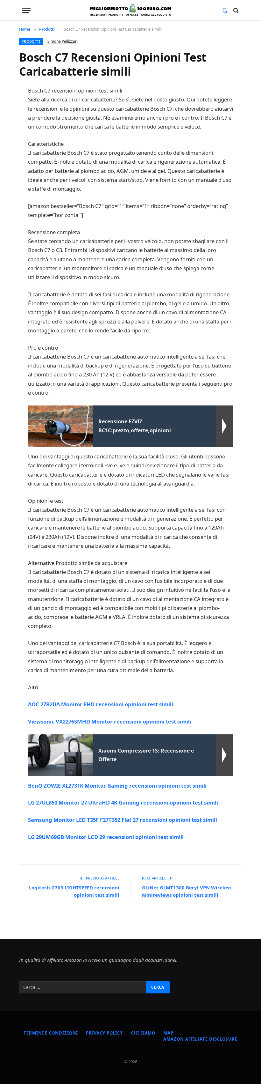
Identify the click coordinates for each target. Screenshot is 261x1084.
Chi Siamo (143, 1033)
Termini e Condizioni (51, 1033)
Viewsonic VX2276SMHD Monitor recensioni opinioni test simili (109, 721)
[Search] (235, 10)
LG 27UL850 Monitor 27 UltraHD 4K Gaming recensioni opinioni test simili (123, 802)
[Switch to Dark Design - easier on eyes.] (225, 10)
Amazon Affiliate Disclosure (200, 1039)
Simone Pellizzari (62, 41)
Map (168, 1033)
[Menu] (26, 10)
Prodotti (31, 41)
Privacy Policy (104, 1033)
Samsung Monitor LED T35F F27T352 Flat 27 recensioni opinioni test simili (122, 819)
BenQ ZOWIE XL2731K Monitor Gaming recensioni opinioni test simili (117, 785)
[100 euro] (130, 10)
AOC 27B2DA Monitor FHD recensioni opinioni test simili (100, 704)
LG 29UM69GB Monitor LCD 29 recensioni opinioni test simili (106, 837)
